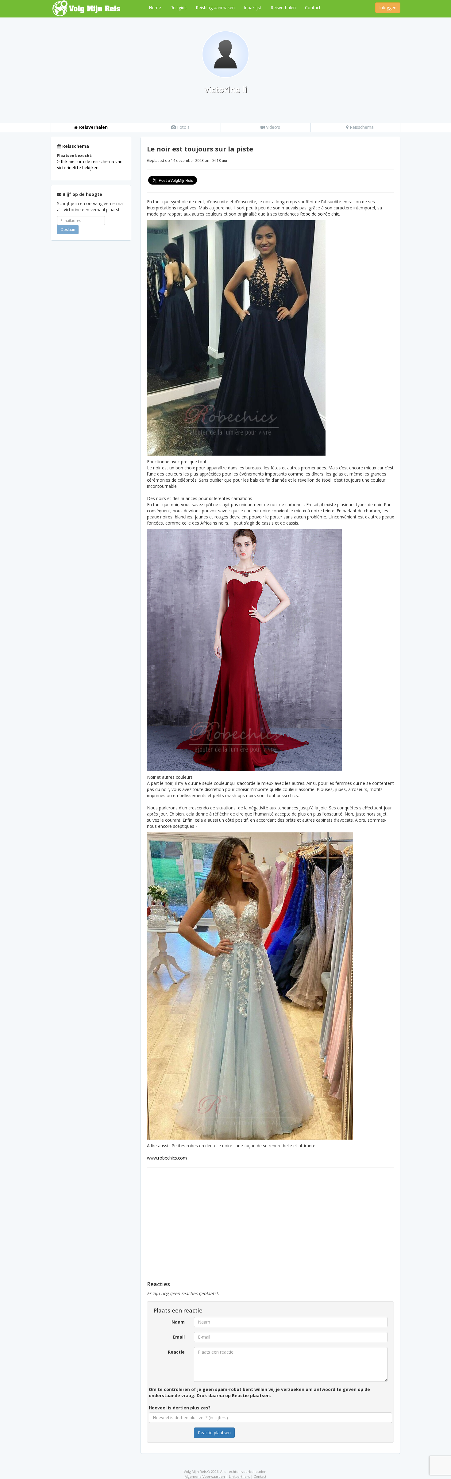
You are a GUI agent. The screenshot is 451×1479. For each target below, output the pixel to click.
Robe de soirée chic (319, 214)
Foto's (183, 127)
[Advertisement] (91, 337)
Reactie (176, 1352)
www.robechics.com (167, 1158)
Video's (272, 127)
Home (155, 7)
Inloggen (387, 7)
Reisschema (361, 127)
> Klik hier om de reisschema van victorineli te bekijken (89, 164)
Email (179, 1337)
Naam (178, 1322)
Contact (313, 7)
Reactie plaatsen (214, 1432)
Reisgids (178, 7)
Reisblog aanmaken (215, 7)
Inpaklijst (252, 7)
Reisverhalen (283, 7)
